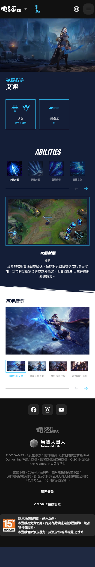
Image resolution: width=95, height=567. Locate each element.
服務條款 (47, 491)
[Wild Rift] (37, 9)
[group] (46, 171)
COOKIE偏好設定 (47, 504)
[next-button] (85, 189)
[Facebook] (33, 409)
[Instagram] (47, 409)
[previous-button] (76, 189)
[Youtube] (61, 409)
